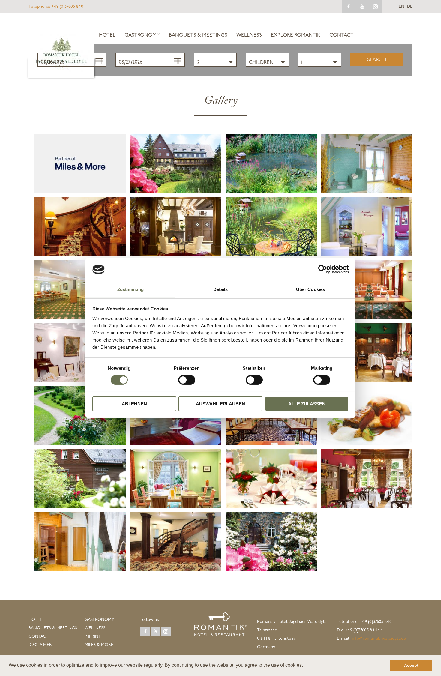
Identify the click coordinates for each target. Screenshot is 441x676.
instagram (375, 6)
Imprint (93, 636)
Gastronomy (142, 35)
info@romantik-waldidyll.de (379, 638)
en (401, 7)
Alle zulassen (307, 403)
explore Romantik (295, 35)
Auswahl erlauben (220, 403)
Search (376, 59)
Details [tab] (220, 289)
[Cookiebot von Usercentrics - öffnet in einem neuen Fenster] (322, 269)
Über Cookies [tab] (310, 289)
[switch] (186, 380)
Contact (341, 35)
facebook (348, 6)
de (409, 7)
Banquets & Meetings (198, 35)
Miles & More (99, 645)
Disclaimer (40, 645)
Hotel (107, 35)
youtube (362, 6)
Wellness (249, 35)
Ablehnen (134, 403)
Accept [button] (411, 665)
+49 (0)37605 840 (55, 6)
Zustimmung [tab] (130, 289)
